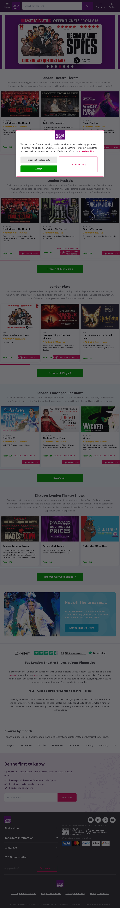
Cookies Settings (78, 164)
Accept (38, 168)
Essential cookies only (39, 159)
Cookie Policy (86, 151)
